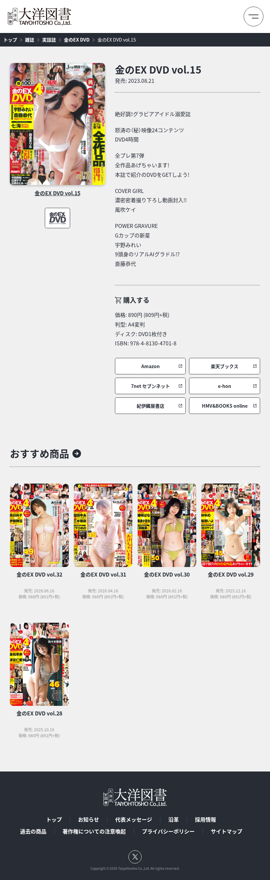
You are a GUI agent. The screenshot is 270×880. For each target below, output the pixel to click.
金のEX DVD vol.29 (231, 574)
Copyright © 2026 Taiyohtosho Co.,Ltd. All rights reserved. (135, 868)
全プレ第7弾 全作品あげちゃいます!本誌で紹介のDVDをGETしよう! (152, 164)
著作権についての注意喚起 (94, 831)
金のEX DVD (77, 39)
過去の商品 (33, 831)
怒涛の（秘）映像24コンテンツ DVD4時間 (149, 134)
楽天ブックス (224, 366)
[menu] (253, 16)
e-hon (224, 386)
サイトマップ (226, 831)
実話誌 (49, 39)
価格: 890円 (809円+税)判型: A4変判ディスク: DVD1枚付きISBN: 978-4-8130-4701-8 (145, 329)
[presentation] (57, 124)
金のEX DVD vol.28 (39, 713)
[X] (135, 857)
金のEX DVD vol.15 (116, 39)
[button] (150, 366)
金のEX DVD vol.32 (39, 574)
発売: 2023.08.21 (134, 80)
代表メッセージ (133, 819)
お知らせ (88, 819)
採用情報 (205, 819)
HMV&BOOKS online (225, 406)
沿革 (173, 819)
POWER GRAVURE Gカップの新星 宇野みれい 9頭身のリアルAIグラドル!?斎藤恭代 (147, 244)
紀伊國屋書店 (150, 406)
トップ (10, 39)
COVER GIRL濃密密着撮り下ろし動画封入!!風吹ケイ (151, 200)
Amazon (150, 366)
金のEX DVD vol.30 (167, 574)
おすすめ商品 (39, 453)
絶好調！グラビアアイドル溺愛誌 (153, 114)
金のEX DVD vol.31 (103, 574)
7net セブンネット (150, 386)
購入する (136, 300)
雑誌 (29, 39)
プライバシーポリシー (168, 831)
